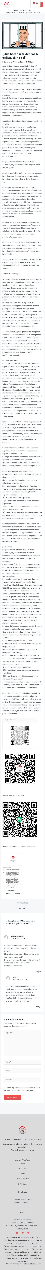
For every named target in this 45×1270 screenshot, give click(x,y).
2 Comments (7, 62)
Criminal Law (19, 62)
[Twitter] (17, 1233)
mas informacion (17, 936)
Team (22, 1174)
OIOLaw (15, 977)
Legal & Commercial (22, 1202)
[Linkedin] (28, 1233)
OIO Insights (22, 1184)
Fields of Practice (22, 1179)
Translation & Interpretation (22, 1199)
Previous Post (22, 903)
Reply (38, 971)
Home (22, 1163)
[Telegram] (22, 1233)
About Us (22, 1168)
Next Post (22, 909)
